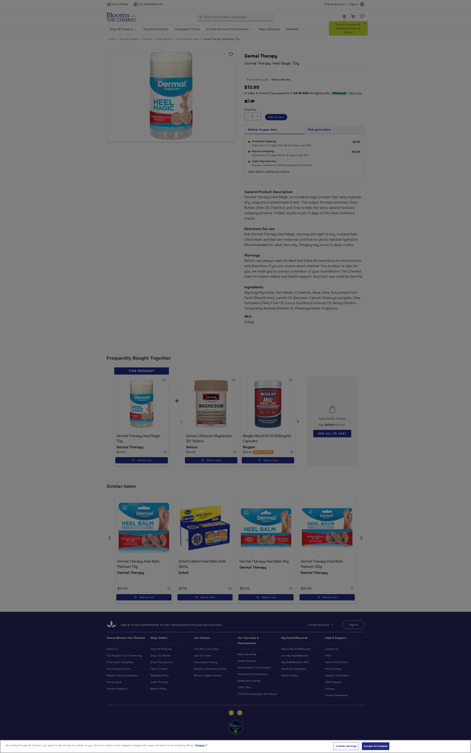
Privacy (199, 745)
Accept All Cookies (375, 746)
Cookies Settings (346, 746)
